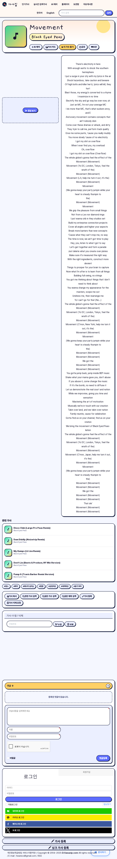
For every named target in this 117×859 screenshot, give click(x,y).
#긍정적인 (52, 586)
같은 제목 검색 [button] (70, 596)
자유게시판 (88, 4)
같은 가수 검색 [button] (50, 596)
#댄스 (6, 586)
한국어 (39, 13)
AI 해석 (54, 4)
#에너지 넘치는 (28, 586)
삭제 (71, 624)
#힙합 (41, 586)
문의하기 (102, 852)
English (50, 13)
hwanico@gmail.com (26, 856)
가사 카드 (52, 47)
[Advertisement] (58, 655)
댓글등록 (103, 758)
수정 (60, 624)
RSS (40, 856)
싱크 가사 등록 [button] (60, 848)
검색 (109, 13)
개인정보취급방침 (14, 853)
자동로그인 (12, 804)
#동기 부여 (77, 586)
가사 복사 (13, 596)
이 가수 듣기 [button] (68, 47)
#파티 (16, 586)
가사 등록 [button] (60, 841)
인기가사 (25, 4)
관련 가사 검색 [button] (31, 596)
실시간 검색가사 (40, 4)
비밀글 (12, 758)
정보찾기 (107, 804)
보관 (95, 47)
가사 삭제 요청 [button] (15, 603)
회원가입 (86, 772)
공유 (83, 47)
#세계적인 (64, 586)
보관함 (76, 4)
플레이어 (65, 4)
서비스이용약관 (29, 853)
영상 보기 (31, 110)
